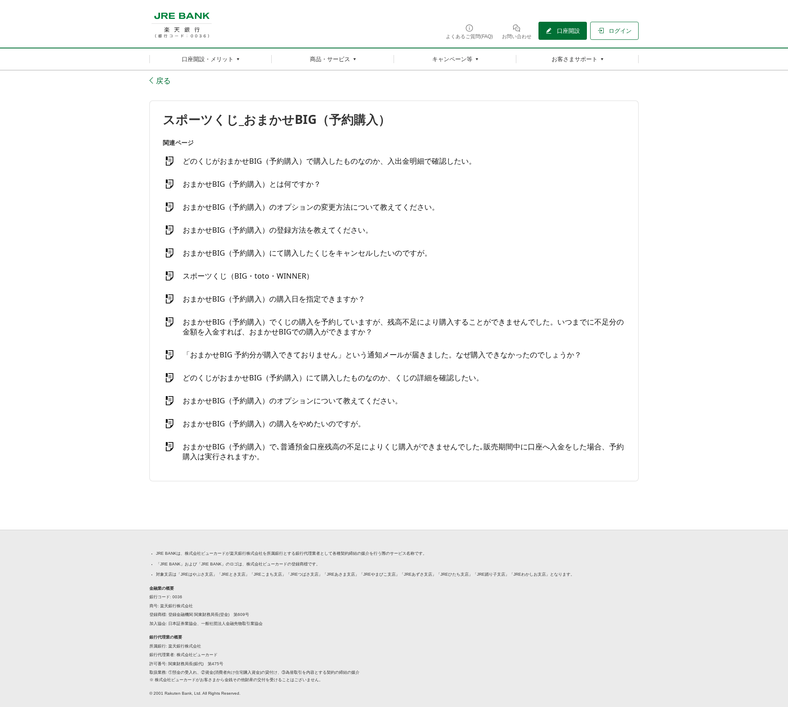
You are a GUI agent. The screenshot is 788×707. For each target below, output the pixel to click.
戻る (163, 80)
